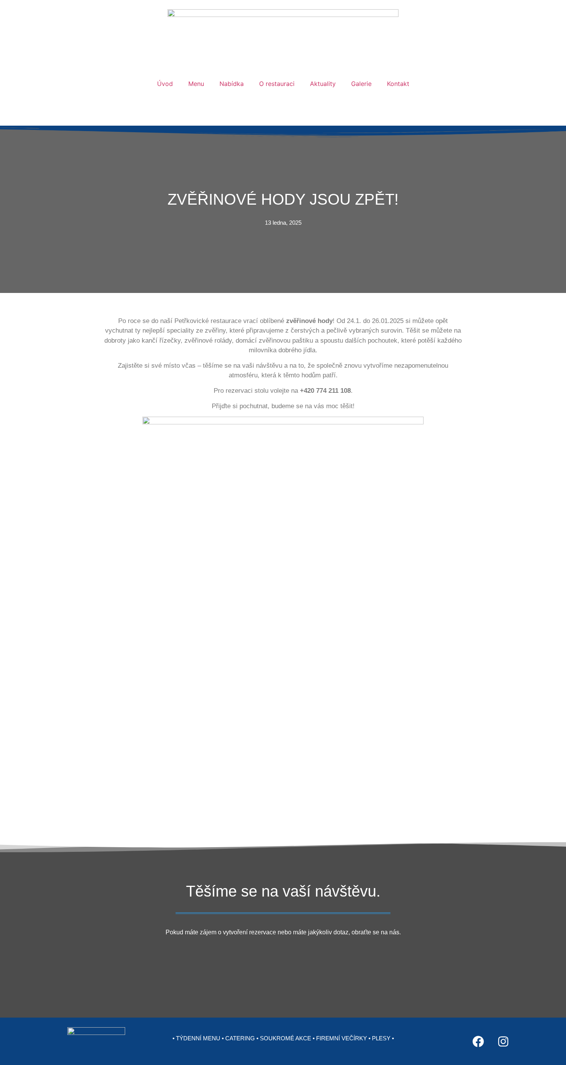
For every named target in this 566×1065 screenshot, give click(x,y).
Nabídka (231, 83)
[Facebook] (478, 1041)
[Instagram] (503, 1041)
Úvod (165, 83)
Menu (196, 83)
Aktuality (323, 83)
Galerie (361, 83)
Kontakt (398, 83)
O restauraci (277, 83)
